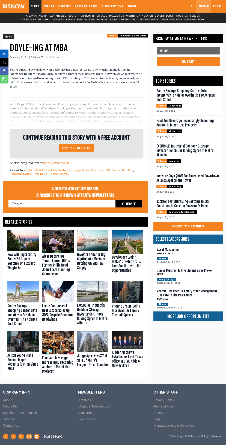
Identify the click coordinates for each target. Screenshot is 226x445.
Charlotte (88, 16)
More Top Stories (188, 226)
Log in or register (76, 147)
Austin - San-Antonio (52, 16)
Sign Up (203, 6)
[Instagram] (29, 436)
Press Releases (86, 6)
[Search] (191, 6)
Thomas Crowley (59, 173)
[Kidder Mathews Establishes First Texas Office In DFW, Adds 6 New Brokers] (127, 353)
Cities (35, 6)
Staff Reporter (54, 57)
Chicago (102, 16)
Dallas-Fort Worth (122, 16)
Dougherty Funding (56, 170)
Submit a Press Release (20, 413)
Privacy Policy (163, 400)
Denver (159, 16)
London (195, 16)
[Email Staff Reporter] (65, 57)
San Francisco (128, 19)
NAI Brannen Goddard (120, 170)
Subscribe (85, 413)
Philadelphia (74, 19)
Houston (182, 16)
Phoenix (89, 19)
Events (49, 6)
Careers (64, 6)
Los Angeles (28, 19)
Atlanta (31, 16)
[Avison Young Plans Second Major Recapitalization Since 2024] (23, 353)
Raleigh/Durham (107, 19)
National (44, 19)
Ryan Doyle (40, 173)
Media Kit (10, 406)
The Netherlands (171, 19)
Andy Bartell (36, 170)
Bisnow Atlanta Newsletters (181, 38)
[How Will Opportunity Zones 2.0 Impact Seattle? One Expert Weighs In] (23, 253)
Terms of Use (163, 406)
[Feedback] (37, 436)
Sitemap (159, 413)
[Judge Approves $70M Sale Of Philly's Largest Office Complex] (92, 353)
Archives (84, 400)
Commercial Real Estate (133, 35)
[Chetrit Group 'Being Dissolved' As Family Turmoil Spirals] (127, 304)
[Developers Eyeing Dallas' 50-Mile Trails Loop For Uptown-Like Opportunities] (127, 253)
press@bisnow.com (56, 163)
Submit (129, 204)
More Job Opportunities (188, 316)
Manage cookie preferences (173, 425)
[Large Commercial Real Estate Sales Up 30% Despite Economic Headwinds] (57, 304)
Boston (73, 16)
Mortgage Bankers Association (87, 170)
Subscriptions (112, 6)
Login (217, 6)
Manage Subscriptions (94, 406)
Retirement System (21, 173)
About (131, 6)
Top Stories (86, 419)
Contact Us (11, 425)
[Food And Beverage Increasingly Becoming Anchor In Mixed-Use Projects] (57, 353)
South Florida (149, 19)
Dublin (170, 16)
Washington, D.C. (195, 19)
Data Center (145, 16)
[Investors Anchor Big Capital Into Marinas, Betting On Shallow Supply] (92, 253)
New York (58, 19)
